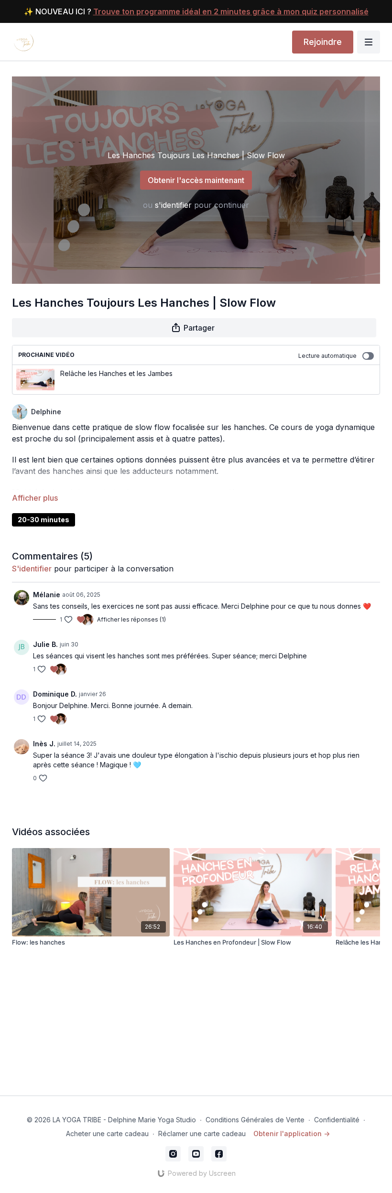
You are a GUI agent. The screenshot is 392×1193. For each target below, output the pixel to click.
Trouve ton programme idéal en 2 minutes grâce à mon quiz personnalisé (231, 11)
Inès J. (44, 744)
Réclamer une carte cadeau (202, 1133)
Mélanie (46, 595)
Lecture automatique (327, 355)
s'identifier (173, 205)
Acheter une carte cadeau (107, 1133)
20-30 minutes (43, 520)
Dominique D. (55, 694)
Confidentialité (336, 1120)
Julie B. (45, 644)
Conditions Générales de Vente (255, 1120)
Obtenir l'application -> (291, 1133)
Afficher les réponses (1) (131, 619)
